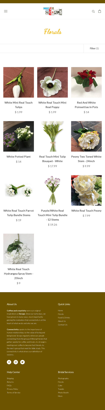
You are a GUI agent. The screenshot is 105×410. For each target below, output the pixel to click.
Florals (61, 314)
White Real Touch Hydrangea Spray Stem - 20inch (18, 273)
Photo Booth (63, 392)
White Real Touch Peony (86, 210)
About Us (62, 321)
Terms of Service (13, 392)
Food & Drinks (64, 317)
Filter (94, 48)
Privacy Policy (12, 389)
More (60, 396)
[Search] (93, 11)
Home (60, 310)
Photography (63, 378)
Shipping (10, 378)
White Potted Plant (19, 156)
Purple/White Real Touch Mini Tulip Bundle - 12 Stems (52, 215)
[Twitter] (22, 362)
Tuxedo (61, 389)
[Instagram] (16, 362)
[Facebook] (9, 362)
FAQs (9, 385)
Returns (10, 382)
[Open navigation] (5, 11)
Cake (60, 385)
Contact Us (62, 324)
